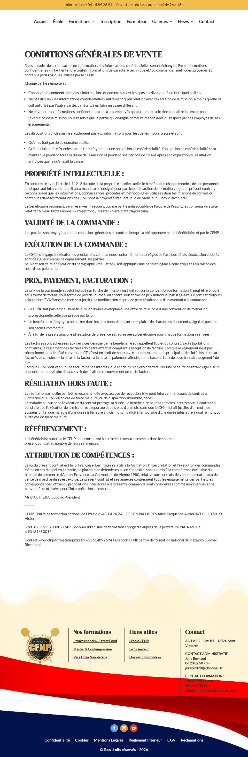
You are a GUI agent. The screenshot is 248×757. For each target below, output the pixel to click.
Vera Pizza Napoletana (90, 657)
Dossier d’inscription (145, 657)
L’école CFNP (139, 641)
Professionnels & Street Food (95, 641)
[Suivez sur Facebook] (114, 728)
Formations (79, 21)
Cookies (82, 740)
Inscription (111, 21)
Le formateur (139, 649)
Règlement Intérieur (145, 740)
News (183, 21)
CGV (171, 740)
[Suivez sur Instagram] (124, 728)
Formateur (137, 21)
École (58, 21)
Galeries (160, 21)
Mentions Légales (108, 740)
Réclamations (192, 740)
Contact (206, 21)
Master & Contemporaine (92, 649)
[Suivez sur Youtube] (134, 728)
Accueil (41, 21)
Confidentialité (57, 740)
